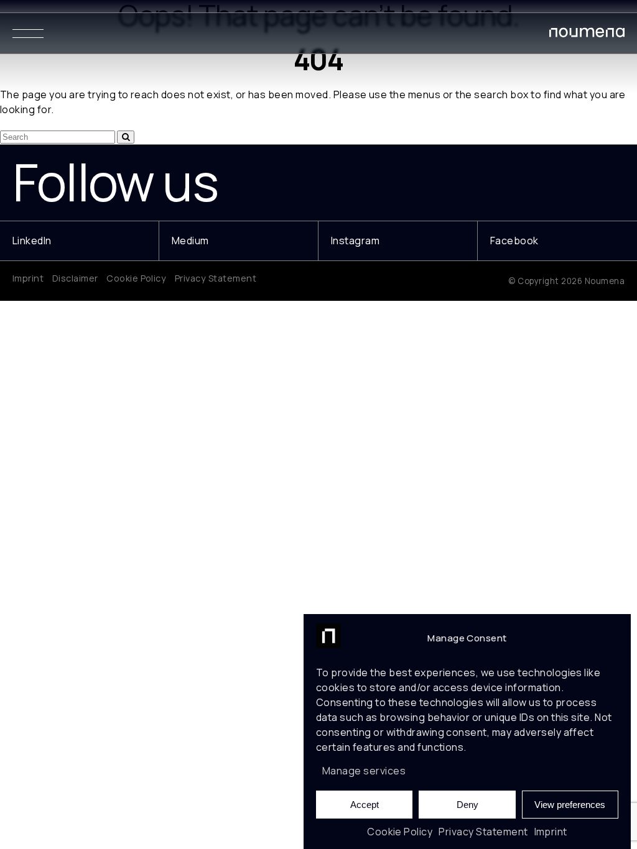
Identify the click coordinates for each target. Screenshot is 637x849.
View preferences (569, 804)
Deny (467, 804)
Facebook (514, 240)
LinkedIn (32, 240)
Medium (190, 240)
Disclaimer (75, 278)
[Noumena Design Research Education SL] (587, 34)
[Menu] (28, 33)
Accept (364, 804)
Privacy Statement (483, 831)
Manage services (364, 771)
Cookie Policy (399, 831)
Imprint (550, 831)
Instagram (355, 240)
